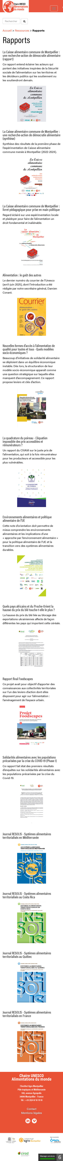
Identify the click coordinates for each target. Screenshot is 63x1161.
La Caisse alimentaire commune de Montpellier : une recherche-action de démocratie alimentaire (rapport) (31, 55)
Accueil (7, 30)
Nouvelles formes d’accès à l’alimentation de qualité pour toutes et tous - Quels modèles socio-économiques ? (29, 349)
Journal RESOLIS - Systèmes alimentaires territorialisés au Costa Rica (27, 895)
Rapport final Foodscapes (18, 678)
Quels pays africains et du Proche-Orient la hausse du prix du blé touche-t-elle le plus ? (29, 608)
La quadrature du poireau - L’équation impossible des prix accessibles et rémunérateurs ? (25, 441)
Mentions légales (31, 1113)
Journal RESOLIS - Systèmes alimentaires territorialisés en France (27, 1014)
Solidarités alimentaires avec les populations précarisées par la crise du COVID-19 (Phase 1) (30, 759)
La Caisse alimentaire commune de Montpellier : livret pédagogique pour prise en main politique (31, 207)
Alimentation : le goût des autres (22, 274)
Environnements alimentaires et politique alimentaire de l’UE (27, 518)
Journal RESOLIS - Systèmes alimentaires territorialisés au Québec (27, 954)
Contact (31, 1109)
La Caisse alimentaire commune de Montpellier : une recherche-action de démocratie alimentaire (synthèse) (31, 135)
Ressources (22, 30)
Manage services (47, 1156)
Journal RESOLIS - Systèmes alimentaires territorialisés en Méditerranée (27, 835)
